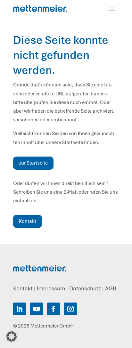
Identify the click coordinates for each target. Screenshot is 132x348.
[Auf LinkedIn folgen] (19, 309)
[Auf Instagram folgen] (70, 309)
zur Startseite (33, 163)
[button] (11, 336)
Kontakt (27, 221)
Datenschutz (85, 288)
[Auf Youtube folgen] (36, 309)
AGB (110, 288)
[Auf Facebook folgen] (53, 309)
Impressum (51, 288)
